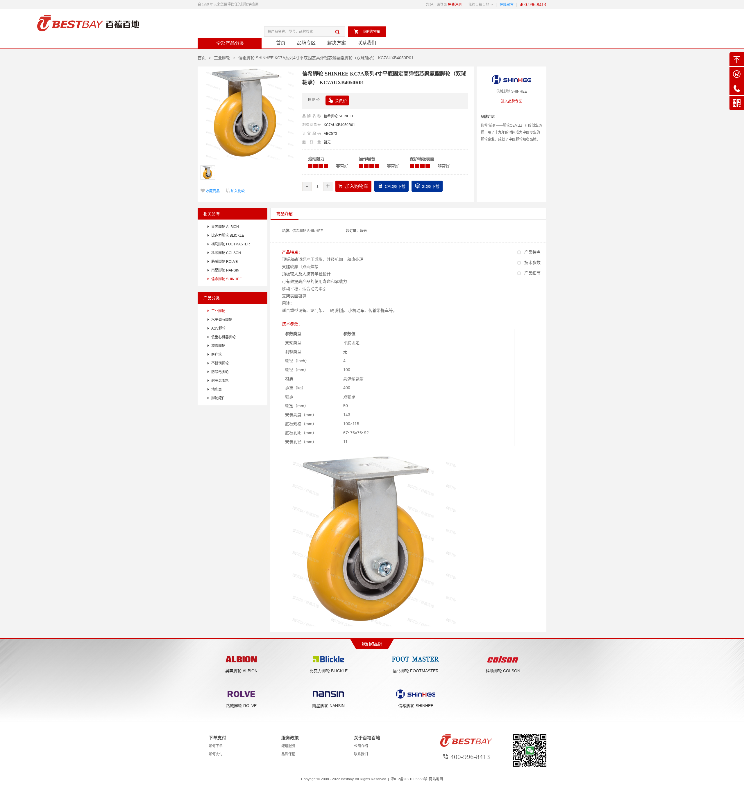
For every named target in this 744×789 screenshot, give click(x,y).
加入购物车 (353, 186)
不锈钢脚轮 (220, 363)
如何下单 (216, 746)
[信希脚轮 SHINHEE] (511, 80)
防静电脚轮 (220, 372)
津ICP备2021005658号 (409, 779)
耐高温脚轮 (220, 381)
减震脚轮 (218, 346)
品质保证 (288, 754)
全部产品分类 (230, 43)
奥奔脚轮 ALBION (225, 227)
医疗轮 (216, 355)
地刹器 (216, 389)
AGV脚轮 (218, 328)
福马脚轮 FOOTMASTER (230, 244)
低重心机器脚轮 (223, 337)
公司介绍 (361, 746)
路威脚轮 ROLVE (224, 262)
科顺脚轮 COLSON (226, 253)
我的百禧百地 (478, 5)
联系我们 (366, 42)
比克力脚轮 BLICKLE (227, 235)
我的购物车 (367, 31)
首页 (280, 42)
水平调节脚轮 (221, 320)
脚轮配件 (218, 398)
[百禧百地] (88, 23)
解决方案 (336, 42)
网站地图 (436, 779)
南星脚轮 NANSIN (225, 270)
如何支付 (216, 754)
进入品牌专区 (511, 101)
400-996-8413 (533, 4)
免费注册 (455, 5)
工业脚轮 (222, 57)
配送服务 (288, 746)
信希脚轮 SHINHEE (339, 116)
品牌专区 (306, 42)
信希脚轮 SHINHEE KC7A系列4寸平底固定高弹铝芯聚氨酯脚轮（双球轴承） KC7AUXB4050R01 (326, 57)
